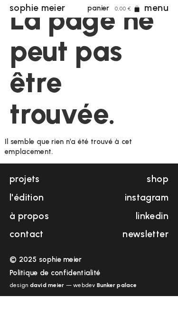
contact (26, 234)
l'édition (26, 197)
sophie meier (37, 7)
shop (158, 178)
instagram (147, 197)
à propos (29, 216)
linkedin (152, 216)
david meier (47, 285)
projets (24, 178)
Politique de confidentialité (54, 273)
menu (156, 7)
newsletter (145, 234)
